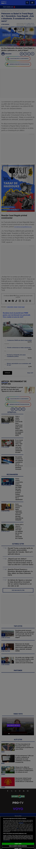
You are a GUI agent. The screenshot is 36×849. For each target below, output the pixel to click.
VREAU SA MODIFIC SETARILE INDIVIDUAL (18, 846)
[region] (18, 832)
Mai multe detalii (21, 822)
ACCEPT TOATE (18, 843)
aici (17, 828)
